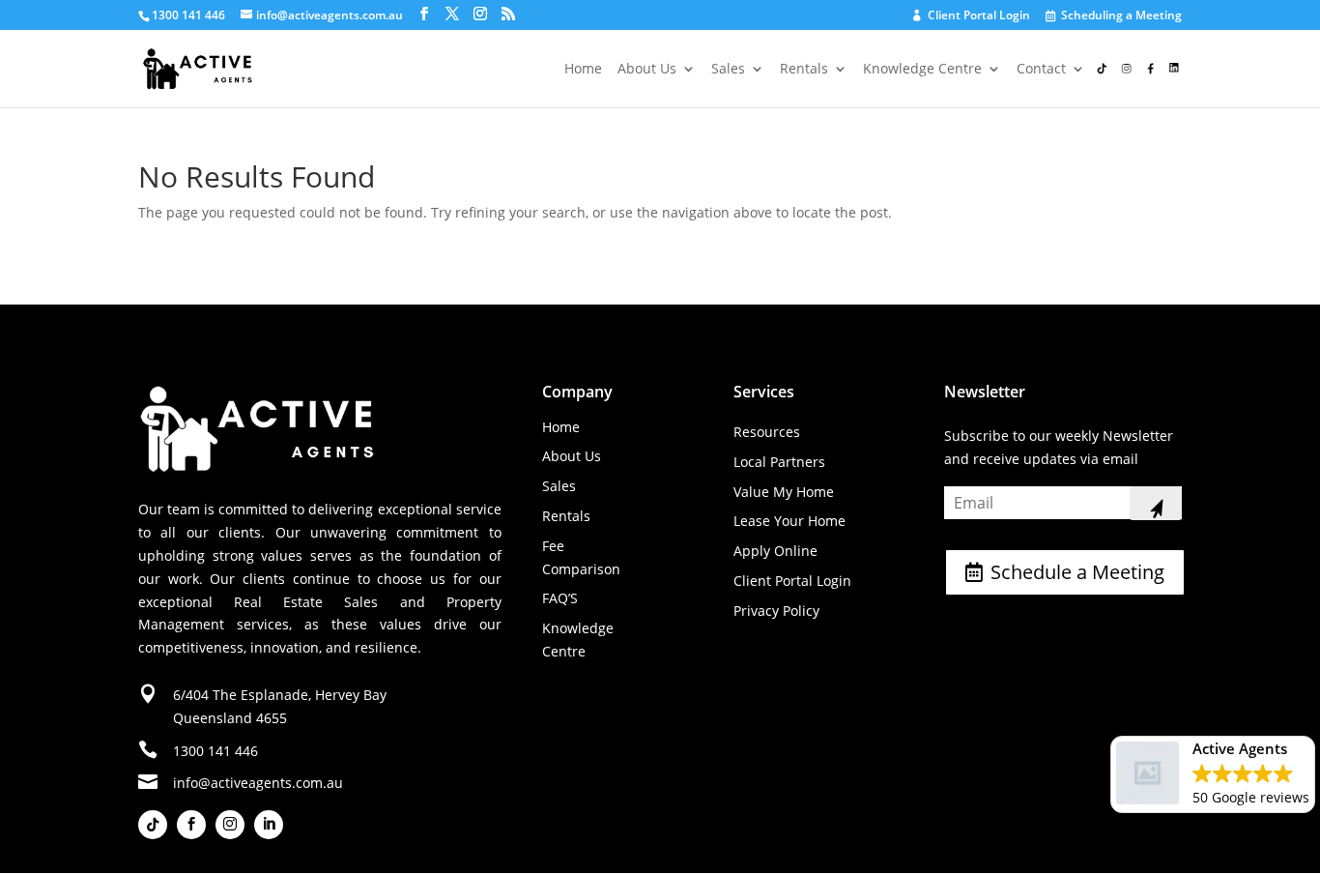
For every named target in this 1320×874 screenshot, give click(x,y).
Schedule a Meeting (1077, 572)
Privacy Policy (776, 610)
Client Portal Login (971, 16)
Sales (728, 69)
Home (583, 69)
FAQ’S (560, 598)
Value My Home (783, 491)
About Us (646, 69)
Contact (1041, 69)
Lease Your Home (789, 520)
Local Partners (779, 461)
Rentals (804, 69)
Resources (766, 431)
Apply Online (775, 550)
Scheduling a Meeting (1114, 16)
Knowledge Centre (922, 69)
